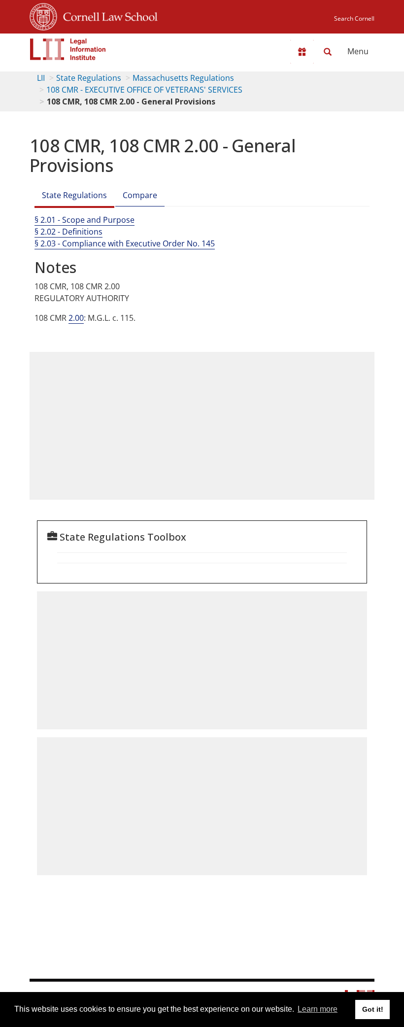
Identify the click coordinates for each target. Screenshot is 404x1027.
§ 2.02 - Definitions (68, 231)
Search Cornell (354, 18)
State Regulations (88, 77)
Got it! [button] (372, 1009)
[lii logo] (68, 49)
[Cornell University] (43, 15)
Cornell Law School (107, 15)
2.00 (76, 317)
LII (41, 77)
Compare (140, 195)
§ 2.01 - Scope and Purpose (84, 219)
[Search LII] (327, 52)
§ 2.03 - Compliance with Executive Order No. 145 (124, 243)
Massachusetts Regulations (183, 77)
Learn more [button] (317, 1009)
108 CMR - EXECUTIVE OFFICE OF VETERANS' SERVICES (144, 89)
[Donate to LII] (302, 52)
